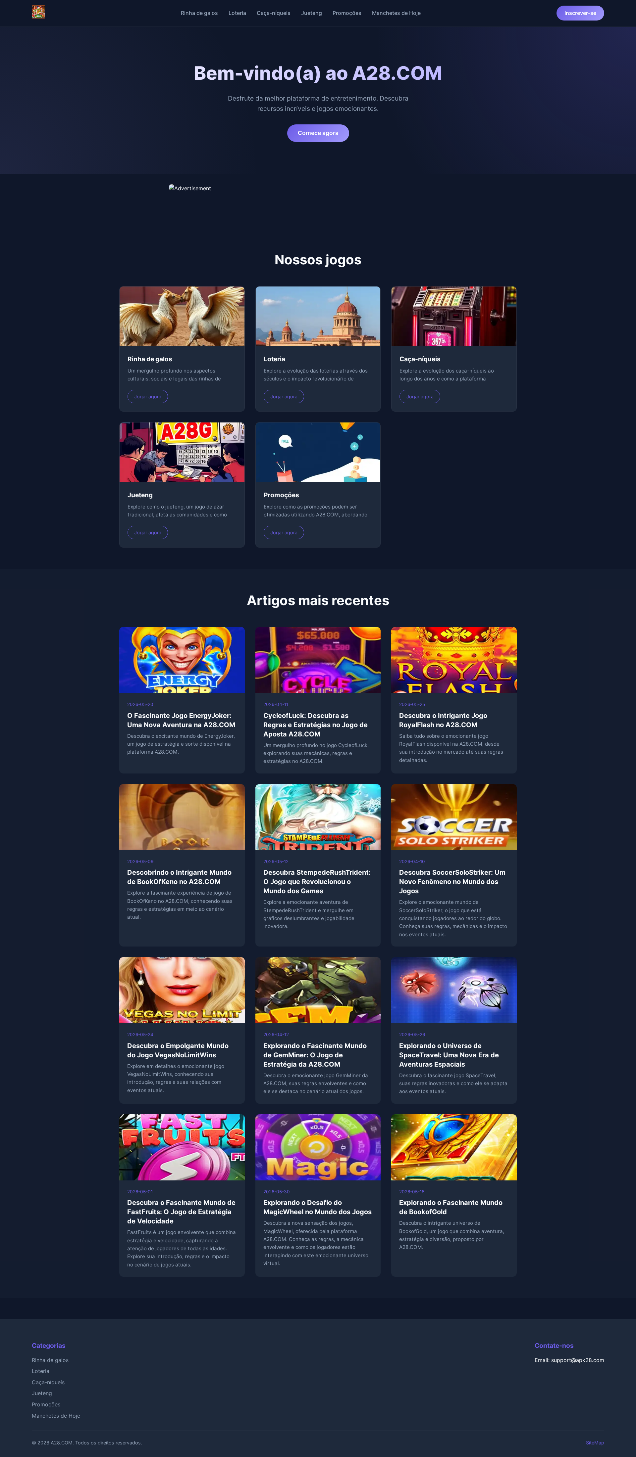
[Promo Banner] (318, 200)
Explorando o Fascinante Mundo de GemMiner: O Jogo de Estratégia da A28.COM (315, 1055)
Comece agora (318, 132)
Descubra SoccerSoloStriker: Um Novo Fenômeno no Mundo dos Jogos (452, 881)
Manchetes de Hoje (396, 13)
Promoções (347, 13)
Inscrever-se (580, 13)
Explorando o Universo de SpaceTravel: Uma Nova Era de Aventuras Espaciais (449, 1055)
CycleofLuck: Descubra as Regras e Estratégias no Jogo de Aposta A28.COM (315, 725)
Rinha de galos (199, 13)
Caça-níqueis (274, 13)
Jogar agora (147, 396)
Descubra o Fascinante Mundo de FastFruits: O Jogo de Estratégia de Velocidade (181, 1212)
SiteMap (595, 1442)
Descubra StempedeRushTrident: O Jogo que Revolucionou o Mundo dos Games (317, 881)
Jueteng (311, 13)
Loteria (237, 13)
